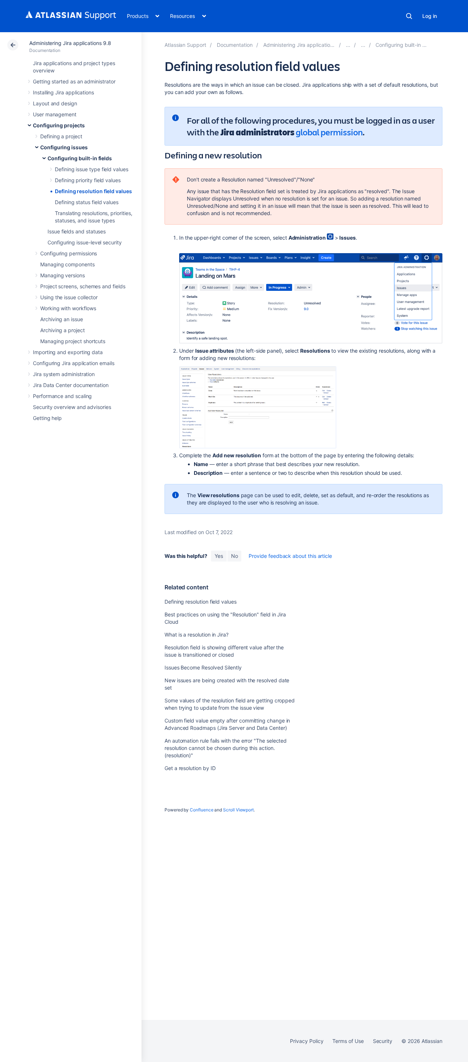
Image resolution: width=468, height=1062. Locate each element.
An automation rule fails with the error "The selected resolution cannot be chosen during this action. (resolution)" (226, 748)
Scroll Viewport (238, 810)
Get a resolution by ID (190, 768)
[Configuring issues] (363, 45)
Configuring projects (59, 125)
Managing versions (62, 275)
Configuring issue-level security (85, 242)
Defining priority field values (88, 180)
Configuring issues (64, 147)
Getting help (47, 418)
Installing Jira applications (63, 92)
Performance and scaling (62, 396)
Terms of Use (347, 1041)
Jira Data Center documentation (71, 385)
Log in (429, 16)
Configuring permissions (68, 253)
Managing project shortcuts (72, 341)
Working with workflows (68, 308)
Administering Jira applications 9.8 (70, 43)
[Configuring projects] (348, 45)
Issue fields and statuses (77, 231)
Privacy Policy (306, 1041)
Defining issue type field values (91, 169)
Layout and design (55, 103)
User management (54, 114)
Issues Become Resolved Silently (203, 667)
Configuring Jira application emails (73, 363)
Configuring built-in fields (80, 158)
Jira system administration (64, 374)
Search (409, 16)
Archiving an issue (61, 319)
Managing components (67, 264)
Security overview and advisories (72, 407)
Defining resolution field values (93, 191)
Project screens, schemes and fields (82, 286)
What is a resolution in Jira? (197, 634)
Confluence (201, 810)
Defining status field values (86, 202)
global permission (329, 132)
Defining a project (61, 136)
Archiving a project (62, 330)
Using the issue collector (69, 297)
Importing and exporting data (68, 352)
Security (382, 1041)
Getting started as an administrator (74, 81)
